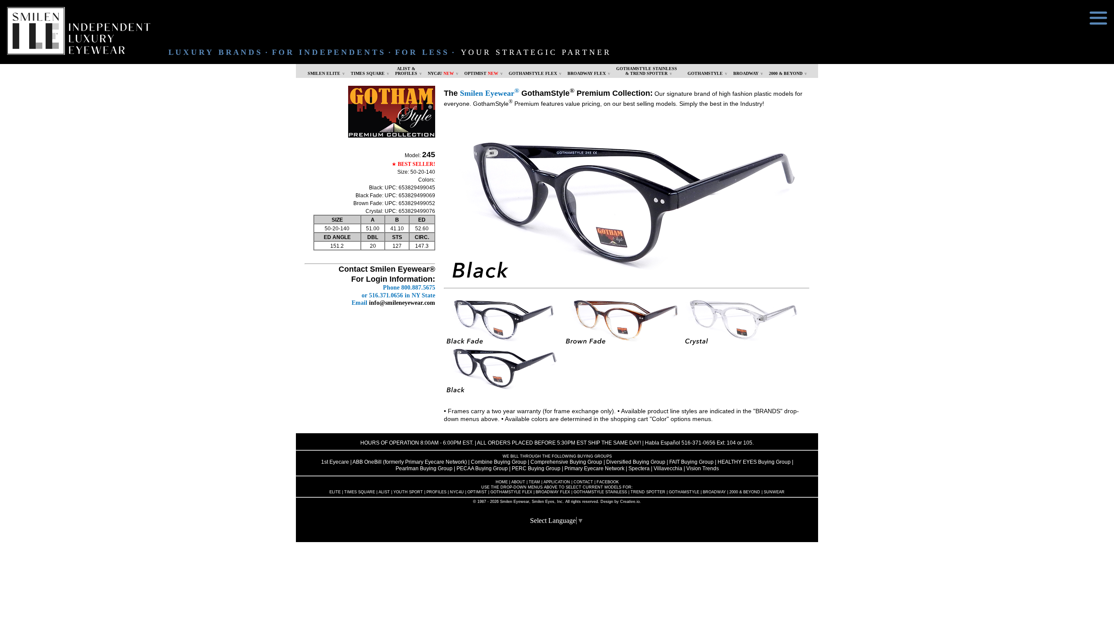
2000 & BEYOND (785, 73)
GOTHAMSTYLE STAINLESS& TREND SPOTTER (646, 71)
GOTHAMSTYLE (705, 73)
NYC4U (441, 73)
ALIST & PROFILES (406, 71)
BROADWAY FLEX (586, 73)
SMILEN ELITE (324, 73)
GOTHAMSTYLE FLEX (533, 73)
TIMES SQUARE (368, 73)
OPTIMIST (481, 73)
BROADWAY (745, 73)
